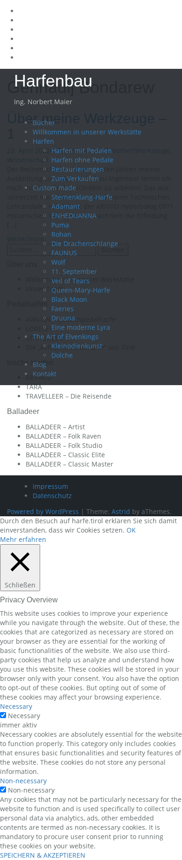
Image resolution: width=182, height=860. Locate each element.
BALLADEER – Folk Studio (64, 445)
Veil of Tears (70, 280)
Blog (39, 364)
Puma (60, 224)
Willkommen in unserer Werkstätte (87, 131)
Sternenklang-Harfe (81, 197)
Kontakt (44, 373)
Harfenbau (53, 80)
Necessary (24, 715)
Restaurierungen (77, 169)
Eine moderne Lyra (80, 327)
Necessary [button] (16, 706)
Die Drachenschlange (84, 243)
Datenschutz (52, 495)
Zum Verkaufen (75, 178)
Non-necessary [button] (23, 780)
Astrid (121, 511)
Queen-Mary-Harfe (80, 290)
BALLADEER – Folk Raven (63, 436)
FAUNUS (64, 252)
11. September (74, 271)
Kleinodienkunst (76, 345)
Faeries (62, 308)
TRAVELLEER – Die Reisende (69, 396)
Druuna (63, 317)
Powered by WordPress (43, 511)
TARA (34, 386)
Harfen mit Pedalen (81, 150)
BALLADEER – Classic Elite (65, 454)
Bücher (44, 122)
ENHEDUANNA (74, 215)
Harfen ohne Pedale (82, 159)
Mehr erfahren (23, 539)
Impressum (50, 486)
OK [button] (131, 530)
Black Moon (69, 299)
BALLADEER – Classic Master (69, 464)
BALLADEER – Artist (55, 426)
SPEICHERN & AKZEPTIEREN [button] (42, 855)
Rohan (61, 234)
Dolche (62, 355)
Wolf (58, 262)
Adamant (65, 206)
